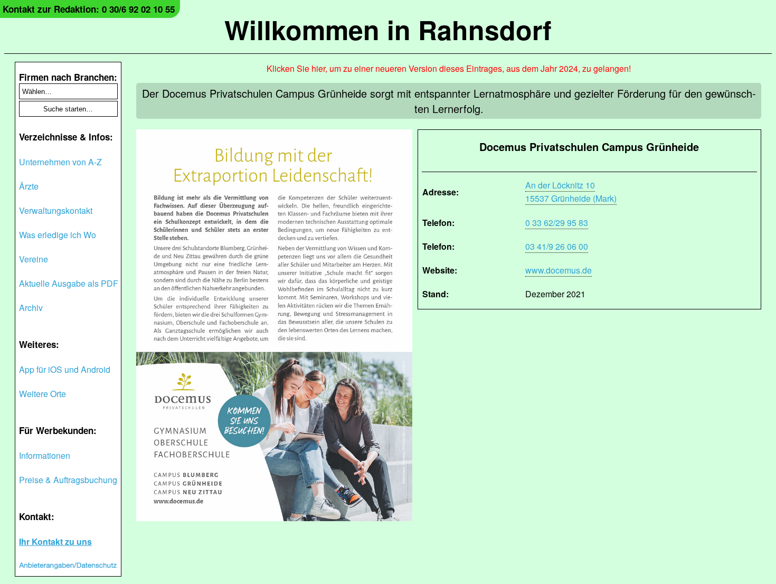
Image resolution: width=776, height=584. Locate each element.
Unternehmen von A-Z (60, 162)
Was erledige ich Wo (57, 235)
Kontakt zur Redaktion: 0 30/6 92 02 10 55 (89, 9)
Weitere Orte (42, 394)
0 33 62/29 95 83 (556, 222)
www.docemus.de (558, 270)
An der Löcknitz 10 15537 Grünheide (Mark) (571, 191)
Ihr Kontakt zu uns (55, 541)
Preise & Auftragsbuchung (68, 480)
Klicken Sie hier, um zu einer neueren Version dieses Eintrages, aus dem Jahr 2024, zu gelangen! (449, 68)
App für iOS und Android (64, 369)
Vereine (33, 259)
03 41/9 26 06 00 (556, 246)
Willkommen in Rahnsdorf (388, 29)
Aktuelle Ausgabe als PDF (68, 283)
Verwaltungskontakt (55, 210)
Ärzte (29, 186)
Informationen (44, 455)
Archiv (31, 308)
